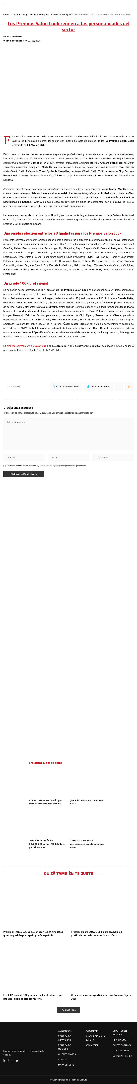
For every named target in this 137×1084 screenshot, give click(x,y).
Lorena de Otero (12, 37)
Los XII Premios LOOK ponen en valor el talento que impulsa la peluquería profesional (32, 997)
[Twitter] (8, 1060)
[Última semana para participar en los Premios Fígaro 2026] (102, 967)
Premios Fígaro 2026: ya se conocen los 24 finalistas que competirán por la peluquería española (33, 933)
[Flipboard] (22, 1060)
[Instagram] (12, 1060)
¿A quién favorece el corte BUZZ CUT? (86, 802)
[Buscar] (131, 5)
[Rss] (17, 1060)
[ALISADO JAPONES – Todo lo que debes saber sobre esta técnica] (47, 782)
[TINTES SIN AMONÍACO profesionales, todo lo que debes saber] (89, 823)
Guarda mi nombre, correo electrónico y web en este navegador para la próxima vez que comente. (47, 466)
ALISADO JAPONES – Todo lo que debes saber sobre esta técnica (44, 802)
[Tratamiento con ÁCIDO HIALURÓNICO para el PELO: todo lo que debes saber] (47, 823)
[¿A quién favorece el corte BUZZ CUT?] (89, 782)
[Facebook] (4, 1060)
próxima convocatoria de (27, 345)
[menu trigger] (7, 5)
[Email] (128, 386)
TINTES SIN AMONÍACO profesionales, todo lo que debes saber (87, 844)
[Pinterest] (118, 386)
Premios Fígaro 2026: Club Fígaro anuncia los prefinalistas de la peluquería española (96, 933)
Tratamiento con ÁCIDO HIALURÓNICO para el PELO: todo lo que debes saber (46, 844)
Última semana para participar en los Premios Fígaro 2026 (101, 997)
